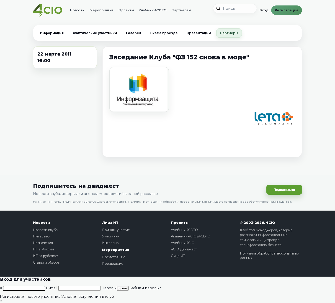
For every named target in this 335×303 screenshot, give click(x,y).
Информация (52, 33)
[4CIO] (47, 10)
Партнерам (181, 10)
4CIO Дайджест (184, 249)
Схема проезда (164, 33)
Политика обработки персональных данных (269, 255)
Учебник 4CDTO (153, 10)
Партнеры (229, 33)
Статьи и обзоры (46, 262)
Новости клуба (45, 230)
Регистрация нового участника (30, 296)
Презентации (199, 33)
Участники (110, 236)
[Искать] (218, 8)
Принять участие (116, 230)
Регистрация (286, 10)
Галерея (133, 33)
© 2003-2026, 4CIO (257, 222)
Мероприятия (101, 10)
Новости (77, 10)
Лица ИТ (110, 222)
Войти (123, 288)
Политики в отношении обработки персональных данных (170, 201)
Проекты (126, 10)
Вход (264, 10)
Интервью (41, 236)
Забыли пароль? (145, 288)
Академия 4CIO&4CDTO (190, 236)
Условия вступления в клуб (87, 296)
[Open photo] (139, 89)
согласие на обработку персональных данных (257, 201)
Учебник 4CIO (182, 243)
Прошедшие (112, 264)
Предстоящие (113, 257)
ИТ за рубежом (45, 256)
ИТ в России (43, 249)
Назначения (43, 243)
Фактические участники (95, 33)
